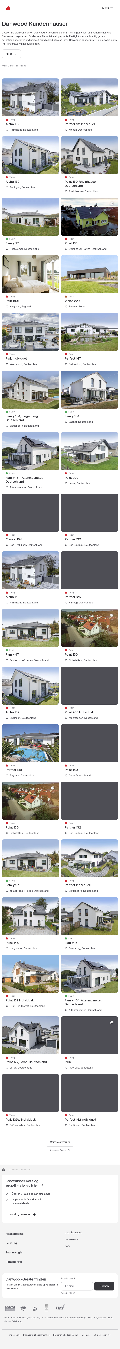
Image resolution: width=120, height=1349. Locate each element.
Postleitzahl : (68, 1278)
